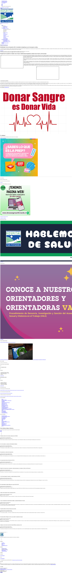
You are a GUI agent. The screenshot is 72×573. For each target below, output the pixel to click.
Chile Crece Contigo (4, 423)
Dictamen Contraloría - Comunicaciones (6, 400)
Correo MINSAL (4, 411)
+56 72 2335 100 (2, 555)
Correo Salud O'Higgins (5, 412)
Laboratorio (3, 401)
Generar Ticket (2, 375)
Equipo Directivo (5, 26)
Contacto (3, 43)
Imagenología (3, 543)
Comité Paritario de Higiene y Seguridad (6, 408)
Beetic (2, 399)
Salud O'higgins (4, 550)
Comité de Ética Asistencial (5, 407)
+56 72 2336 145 (2, 558)
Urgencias (3, 42)
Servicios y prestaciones (3, 138)
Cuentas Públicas (4, 410)
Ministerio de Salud (4, 548)
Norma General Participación (6, 41)
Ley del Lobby (3, 417)
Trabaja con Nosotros (4, 403)
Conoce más (1, 50)
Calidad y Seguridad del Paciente (6, 402)
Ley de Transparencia (4, 2)
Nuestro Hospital (5, 27)
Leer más (1, 182)
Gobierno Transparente (4, 1)
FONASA (3, 422)
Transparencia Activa (4, 415)
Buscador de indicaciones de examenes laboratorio (6, 569)
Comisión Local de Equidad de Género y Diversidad (8, 409)
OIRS (2, 419)
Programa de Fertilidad (4, 404)
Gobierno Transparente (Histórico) (6, 416)
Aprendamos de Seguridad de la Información (40, 359)
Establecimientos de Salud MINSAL (6, 425)
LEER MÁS (1, 339)
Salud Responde (4, 418)
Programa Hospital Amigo (5, 406)
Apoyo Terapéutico (5, 38)
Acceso (1, 8)
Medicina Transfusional (4, 545)
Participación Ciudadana (5, 39)
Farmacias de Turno (4, 424)
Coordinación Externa (6, 28)
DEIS (2, 420)
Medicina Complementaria (5, 405)
